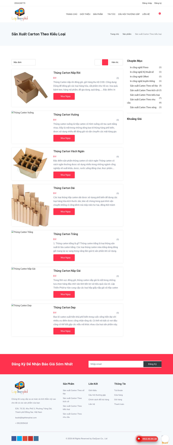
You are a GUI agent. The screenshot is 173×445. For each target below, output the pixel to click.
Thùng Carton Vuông (66, 114)
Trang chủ (71, 14)
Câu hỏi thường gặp (129, 14)
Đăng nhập (147, 3)
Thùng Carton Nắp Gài (67, 270)
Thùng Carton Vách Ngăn (68, 151)
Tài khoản (118, 390)
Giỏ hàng (118, 399)
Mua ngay (65, 96)
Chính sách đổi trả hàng (99, 399)
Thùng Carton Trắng (65, 234)
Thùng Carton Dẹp (64, 307)
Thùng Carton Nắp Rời (66, 72)
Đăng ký (158, 3)
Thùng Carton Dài (64, 188)
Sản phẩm (98, 14)
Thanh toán (119, 404)
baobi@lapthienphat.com (26, 418)
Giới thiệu (85, 14)
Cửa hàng (118, 395)
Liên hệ (146, 14)
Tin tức (111, 14)
